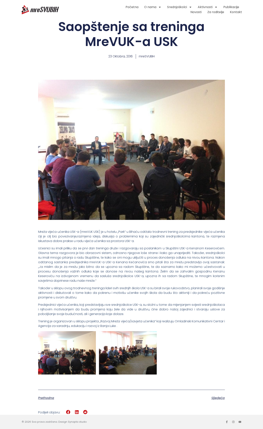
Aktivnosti (205, 7)
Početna (132, 7)
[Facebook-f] (226, 422)
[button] (68, 412)
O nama (150, 7)
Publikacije (231, 7)
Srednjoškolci (177, 7)
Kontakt (236, 12)
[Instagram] (233, 422)
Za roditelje (215, 12)
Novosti (196, 12)
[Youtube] (240, 422)
